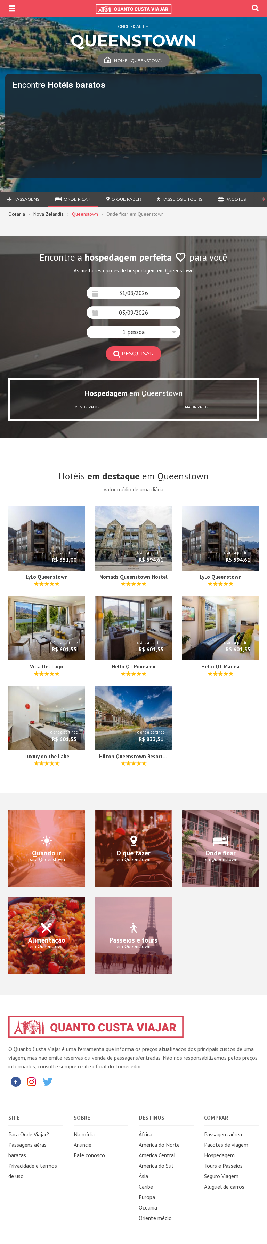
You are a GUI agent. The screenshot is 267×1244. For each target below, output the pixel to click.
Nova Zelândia (48, 214)
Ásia (143, 1176)
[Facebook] (15, 1081)
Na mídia (84, 1134)
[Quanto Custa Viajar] (133, 8)
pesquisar (138, 353)
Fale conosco (89, 1155)
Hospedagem (219, 1155)
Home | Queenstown (138, 60)
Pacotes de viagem (226, 1144)
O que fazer (126, 199)
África (145, 1134)
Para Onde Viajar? (28, 1134)
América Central (157, 1155)
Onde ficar (77, 199)
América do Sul (156, 1165)
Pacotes (235, 199)
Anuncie (82, 1144)
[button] (133, 332)
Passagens (26, 199)
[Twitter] (47, 1081)
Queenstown (85, 214)
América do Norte (159, 1144)
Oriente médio (155, 1217)
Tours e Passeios (223, 1165)
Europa (147, 1196)
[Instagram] (31, 1081)
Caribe (146, 1186)
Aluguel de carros (224, 1186)
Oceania (16, 214)
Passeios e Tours (182, 199)
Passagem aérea (223, 1134)
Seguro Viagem (221, 1176)
